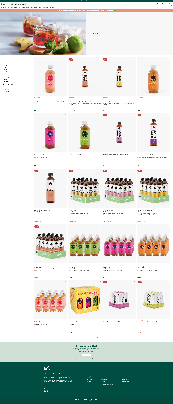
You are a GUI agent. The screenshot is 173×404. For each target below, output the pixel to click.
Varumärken (89, 379)
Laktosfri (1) (6, 89)
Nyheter (5, 65)
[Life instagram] (47, 392)
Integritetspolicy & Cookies (107, 384)
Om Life (123, 376)
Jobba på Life (124, 379)
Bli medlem (86, 355)
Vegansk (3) (6, 91)
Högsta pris (6, 67)
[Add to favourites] (66, 59)
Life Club (123, 377)
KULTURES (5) (6, 77)
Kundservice (103, 376)
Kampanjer (89, 376)
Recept (88, 382)
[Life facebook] (45, 392)
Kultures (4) (6, 75)
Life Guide (89, 381)
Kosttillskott (89, 377)
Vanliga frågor (104, 379)
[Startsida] (3, 4)
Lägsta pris (6, 69)
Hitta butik (103, 377)
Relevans (5, 63)
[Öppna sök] (24, 4)
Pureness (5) (6, 79)
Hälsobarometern (125, 381)
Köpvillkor (103, 381)
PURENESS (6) (6, 81)
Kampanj (5, 71)
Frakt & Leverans (104, 382)
